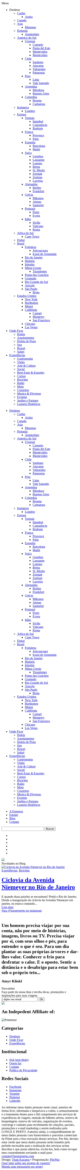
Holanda (22, 30)
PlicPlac (55, 1159)
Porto (36, 212)
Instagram (15, 1090)
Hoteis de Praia (26, 341)
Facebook (15, 1086)
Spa (19, 344)
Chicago (30, 323)
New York (31, 299)
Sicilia (36, 222)
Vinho (21, 362)
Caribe (21, 13)
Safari (20, 351)
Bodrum (38, 128)
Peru (27, 76)
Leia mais (7, 907)
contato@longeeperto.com (18, 1156)
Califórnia (31, 309)
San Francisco (41, 320)
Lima (36, 79)
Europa (21, 114)
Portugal (30, 208)
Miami (29, 306)
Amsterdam (32, 34)
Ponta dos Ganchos (37, 275)
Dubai (21, 240)
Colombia (31, 97)
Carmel (37, 313)
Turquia (29, 118)
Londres (30, 111)
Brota (36, 292)
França (29, 132)
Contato (14, 821)
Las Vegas (31, 327)
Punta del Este (41, 48)
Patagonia (39, 72)
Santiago (38, 62)
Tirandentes (40, 271)
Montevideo (40, 51)
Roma (36, 229)
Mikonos (38, 198)
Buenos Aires (41, 93)
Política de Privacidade (23, 1070)
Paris (36, 139)
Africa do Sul (25, 233)
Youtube (14, 1093)
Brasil (20, 243)
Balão (20, 383)
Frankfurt (38, 191)
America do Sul (26, 37)
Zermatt (37, 173)
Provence (38, 135)
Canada (21, 20)
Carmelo (38, 44)
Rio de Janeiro (34, 257)
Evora (36, 215)
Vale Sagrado (41, 83)
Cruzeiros (23, 390)
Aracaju (30, 285)
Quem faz (15, 1063)
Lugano (37, 163)
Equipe (13, 814)
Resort (21, 348)
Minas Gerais (33, 268)
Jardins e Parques (27, 400)
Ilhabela (30, 261)
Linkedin (14, 1100)
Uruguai (30, 41)
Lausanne (38, 159)
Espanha (30, 142)
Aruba (29, 16)
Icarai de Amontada (45, 254)
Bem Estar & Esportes (30, 372)
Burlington (31, 302)
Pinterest (14, 1097)
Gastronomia (25, 358)
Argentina (31, 86)
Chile (28, 58)
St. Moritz (39, 170)
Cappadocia (40, 125)
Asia (20, 23)
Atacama (38, 65)
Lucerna (38, 180)
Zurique (37, 177)
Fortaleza (30, 247)
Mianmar (30, 27)
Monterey (38, 316)
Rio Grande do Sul (36, 282)
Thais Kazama (21, 1159)
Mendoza (38, 90)
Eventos (22, 397)
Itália (28, 219)
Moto (20, 386)
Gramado (30, 278)
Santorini (38, 205)
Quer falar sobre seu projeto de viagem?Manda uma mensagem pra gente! (26, 1164)
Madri (36, 149)
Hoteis (21, 334)
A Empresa (16, 811)
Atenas (37, 201)
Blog (12, 818)
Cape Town (32, 236)
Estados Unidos (26, 295)
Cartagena (39, 104)
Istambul (38, 121)
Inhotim (29, 264)
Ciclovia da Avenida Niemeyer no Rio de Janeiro (38, 883)
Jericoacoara (40, 250)
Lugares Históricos (28, 404)
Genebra (38, 156)
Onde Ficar (16, 330)
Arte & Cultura (26, 365)
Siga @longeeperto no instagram (22, 910)
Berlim (37, 187)
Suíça (28, 152)
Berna (36, 166)
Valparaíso (39, 69)
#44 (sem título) (19, 1059)
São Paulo (31, 289)
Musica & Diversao (29, 393)
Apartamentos (25, 337)
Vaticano (38, 226)
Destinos (14, 410)
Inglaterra (23, 107)
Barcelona (39, 145)
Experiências (17, 355)
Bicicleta (22, 379)
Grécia (29, 194)
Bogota (37, 100)
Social (21, 369)
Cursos (21, 376)
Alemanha (31, 184)
